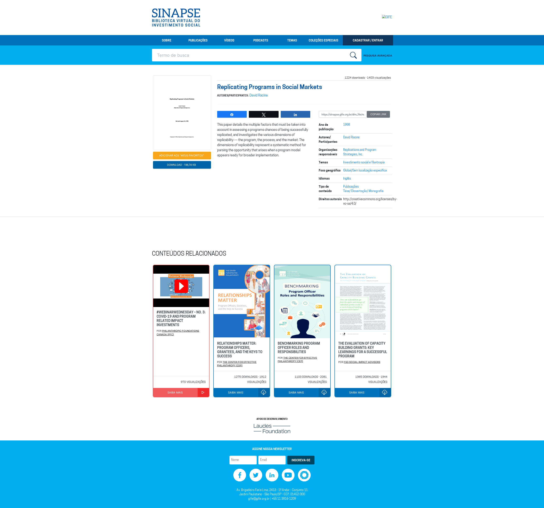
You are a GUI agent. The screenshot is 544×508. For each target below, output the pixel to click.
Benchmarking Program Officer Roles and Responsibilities (299, 348)
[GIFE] (378, 17)
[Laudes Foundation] (272, 428)
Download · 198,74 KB (181, 164)
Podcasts (260, 40)
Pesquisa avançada (378, 55)
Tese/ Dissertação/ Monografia (363, 191)
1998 (346, 125)
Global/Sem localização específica (365, 170)
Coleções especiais (323, 40)
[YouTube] (288, 475)
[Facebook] (239, 475)
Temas (292, 40)
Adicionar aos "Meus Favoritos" (181, 155)
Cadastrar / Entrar (368, 40)
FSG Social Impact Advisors (362, 362)
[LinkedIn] (272, 475)
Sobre (166, 40)
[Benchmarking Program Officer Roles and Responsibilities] (302, 301)
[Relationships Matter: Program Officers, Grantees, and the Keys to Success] (242, 301)
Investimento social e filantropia (364, 162)
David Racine (258, 95)
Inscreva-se (301, 460)
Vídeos (229, 40)
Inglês (347, 178)
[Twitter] (255, 475)
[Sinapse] (176, 17)
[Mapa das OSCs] (304, 475)
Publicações (198, 40)
